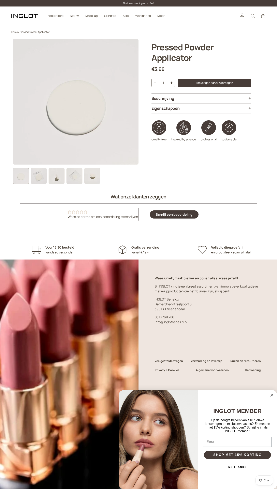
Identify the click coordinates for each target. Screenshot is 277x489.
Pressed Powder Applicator (34, 32)
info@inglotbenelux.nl (171, 322)
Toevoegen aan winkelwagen (214, 83)
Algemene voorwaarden (212, 370)
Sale (126, 16)
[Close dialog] (272, 395)
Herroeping (253, 370)
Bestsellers (55, 16)
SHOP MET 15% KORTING (237, 455)
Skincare (110, 16)
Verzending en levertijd (206, 361)
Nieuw (74, 16)
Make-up (91, 16)
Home (14, 32)
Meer (161, 16)
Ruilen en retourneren (245, 361)
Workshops (143, 16)
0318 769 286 (164, 317)
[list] (75, 102)
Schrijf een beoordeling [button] (174, 214)
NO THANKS (237, 467)
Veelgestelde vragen (169, 361)
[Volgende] (132, 101)
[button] (263, 15)
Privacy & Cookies (167, 370)
